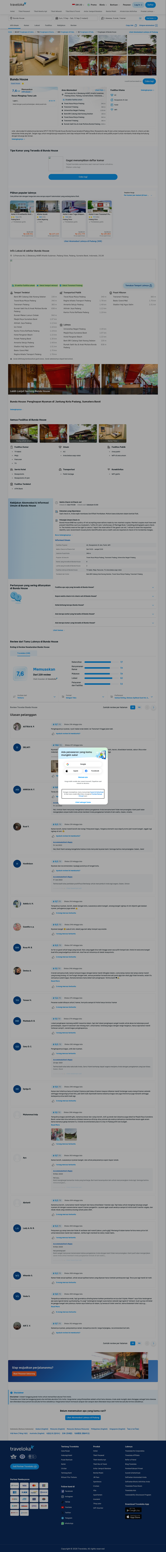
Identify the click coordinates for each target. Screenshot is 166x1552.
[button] (83, 777)
